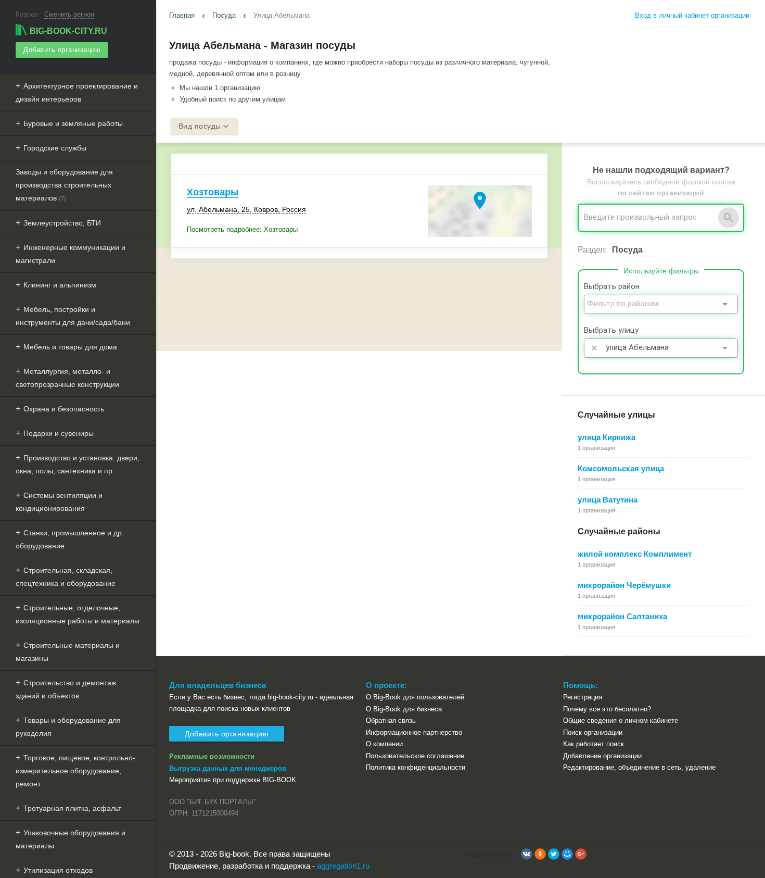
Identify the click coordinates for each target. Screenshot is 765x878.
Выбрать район (612, 286)
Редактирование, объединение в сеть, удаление (639, 767)
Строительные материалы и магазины (68, 651)
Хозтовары (212, 192)
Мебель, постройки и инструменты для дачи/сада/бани (73, 316)
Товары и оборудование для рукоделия (68, 726)
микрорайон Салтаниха (622, 616)
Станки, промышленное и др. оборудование (70, 539)
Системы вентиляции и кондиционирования (59, 501)
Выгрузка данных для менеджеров (227, 768)
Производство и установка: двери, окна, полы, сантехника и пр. (77, 464)
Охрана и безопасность (63, 409)
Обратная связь (391, 720)
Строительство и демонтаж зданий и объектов (66, 689)
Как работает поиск (593, 744)
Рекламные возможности (211, 756)
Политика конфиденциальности (415, 767)
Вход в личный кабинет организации (692, 15)
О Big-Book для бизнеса (404, 709)
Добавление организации (602, 756)
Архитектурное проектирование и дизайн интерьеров (77, 92)
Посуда (224, 15)
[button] (526, 854)
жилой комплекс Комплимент (635, 553)
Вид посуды (199, 126)
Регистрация (582, 697)
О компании (384, 744)
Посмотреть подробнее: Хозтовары (242, 229)
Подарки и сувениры (58, 433)
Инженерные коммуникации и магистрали (70, 254)
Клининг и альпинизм (59, 285)
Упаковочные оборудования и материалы (70, 839)
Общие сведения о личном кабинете (620, 720)
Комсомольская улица (621, 468)
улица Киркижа (606, 437)
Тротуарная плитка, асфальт (72, 808)
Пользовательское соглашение (415, 756)
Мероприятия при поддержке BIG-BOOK (232, 780)
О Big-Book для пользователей (415, 697)
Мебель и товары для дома (70, 347)
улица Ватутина (608, 499)
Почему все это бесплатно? (607, 709)
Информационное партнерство (414, 732)
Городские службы (54, 148)
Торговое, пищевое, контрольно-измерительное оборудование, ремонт (75, 771)
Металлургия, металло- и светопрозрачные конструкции (67, 377)
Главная (182, 15)
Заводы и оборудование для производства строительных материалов (64, 185)
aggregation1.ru (343, 865)
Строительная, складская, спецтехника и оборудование (66, 576)
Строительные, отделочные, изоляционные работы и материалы (77, 614)
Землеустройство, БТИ (62, 223)
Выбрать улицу (611, 330)
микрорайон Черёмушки (624, 585)
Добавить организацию (61, 50)
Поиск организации (592, 732)
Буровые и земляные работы (73, 123)
